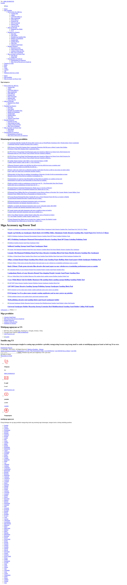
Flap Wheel (14, 35)
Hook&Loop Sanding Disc (18, 37)
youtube (6, 406)
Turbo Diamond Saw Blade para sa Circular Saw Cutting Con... (25, 221)
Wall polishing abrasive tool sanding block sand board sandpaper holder (33, 300)
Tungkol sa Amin (9, 63)
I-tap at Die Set (15, 26)
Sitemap (41, 349)
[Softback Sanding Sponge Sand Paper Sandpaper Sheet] (23, 243)
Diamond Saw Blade (16, 29)
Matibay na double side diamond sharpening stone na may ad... (25, 207)
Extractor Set (14, 21)
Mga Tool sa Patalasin (17, 52)
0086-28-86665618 (8, 1)
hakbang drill (14, 24)
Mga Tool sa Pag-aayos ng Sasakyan (21, 62)
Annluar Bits (14, 13)
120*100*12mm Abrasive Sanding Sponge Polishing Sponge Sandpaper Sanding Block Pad (40, 286)
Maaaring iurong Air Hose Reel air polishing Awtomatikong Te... (25, 176)
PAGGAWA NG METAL (15, 12)
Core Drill (73, 351)
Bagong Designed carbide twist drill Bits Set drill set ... (22, 167)
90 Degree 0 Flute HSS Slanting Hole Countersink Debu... (24, 149)
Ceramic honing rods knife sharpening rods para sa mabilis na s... (25, 212)
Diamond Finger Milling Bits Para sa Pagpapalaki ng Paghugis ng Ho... (27, 194)
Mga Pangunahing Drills (37, 351)
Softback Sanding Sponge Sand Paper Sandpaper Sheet (27, 246)
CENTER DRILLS (16, 16)
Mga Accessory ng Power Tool (16, 54)
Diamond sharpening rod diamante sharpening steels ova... (23, 203)
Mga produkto (8, 10)
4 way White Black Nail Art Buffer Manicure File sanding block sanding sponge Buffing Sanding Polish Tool (46, 280)
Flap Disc (13, 34)
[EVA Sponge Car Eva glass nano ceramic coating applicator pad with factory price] (33, 289)
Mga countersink (15, 18)
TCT (12, 30)
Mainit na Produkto (32, 349)
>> (9, 310)
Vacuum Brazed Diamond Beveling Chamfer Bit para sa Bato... (25, 198)
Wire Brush (14, 55)
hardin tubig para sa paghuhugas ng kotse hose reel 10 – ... (23, 185)
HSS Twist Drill (15, 23)
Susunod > (5, 310)
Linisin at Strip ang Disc (17, 51)
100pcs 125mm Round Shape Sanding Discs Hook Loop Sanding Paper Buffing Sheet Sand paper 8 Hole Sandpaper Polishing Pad (54, 260)
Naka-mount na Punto (17, 49)
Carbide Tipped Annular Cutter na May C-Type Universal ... (24, 162)
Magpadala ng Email (6, 356)
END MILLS (14, 20)
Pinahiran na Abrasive (14, 32)
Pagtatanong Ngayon (6, 347)
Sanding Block (15, 41)
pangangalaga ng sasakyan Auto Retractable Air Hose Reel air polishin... (27, 180)
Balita (5, 65)
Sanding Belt (14, 40)
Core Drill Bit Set (49, 351)
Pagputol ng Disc (15, 48)
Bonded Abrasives (13, 46)
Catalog (6, 69)
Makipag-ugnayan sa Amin (11, 73)
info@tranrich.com (9, 334)
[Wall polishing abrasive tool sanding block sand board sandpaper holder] (28, 296)
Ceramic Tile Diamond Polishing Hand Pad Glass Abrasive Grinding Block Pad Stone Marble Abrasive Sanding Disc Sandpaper (53, 253)
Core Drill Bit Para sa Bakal (62, 351)
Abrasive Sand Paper (17, 44)
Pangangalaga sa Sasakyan (15, 58)
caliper (13, 15)
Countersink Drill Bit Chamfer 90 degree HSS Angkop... (23, 144)
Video (5, 68)
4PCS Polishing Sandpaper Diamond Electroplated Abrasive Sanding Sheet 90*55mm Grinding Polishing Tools (47, 239)
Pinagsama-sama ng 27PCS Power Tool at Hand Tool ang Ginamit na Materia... (29, 153)
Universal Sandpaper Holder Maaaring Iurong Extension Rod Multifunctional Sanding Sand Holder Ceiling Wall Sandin (51, 306)
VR (5, 71)
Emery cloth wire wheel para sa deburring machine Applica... (24, 171)
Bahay (6, 9)
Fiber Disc (14, 43)
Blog (5, 66)
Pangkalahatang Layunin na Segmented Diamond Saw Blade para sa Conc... (28, 189)
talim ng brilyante (12, 27)
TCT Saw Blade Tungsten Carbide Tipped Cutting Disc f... (24, 216)
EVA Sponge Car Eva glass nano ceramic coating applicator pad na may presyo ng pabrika (40, 293)
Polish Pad (14, 57)
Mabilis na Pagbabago (17, 38)
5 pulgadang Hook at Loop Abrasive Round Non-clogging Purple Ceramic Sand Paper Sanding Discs (44, 273)
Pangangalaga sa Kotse (23, 351)
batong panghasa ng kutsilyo (8, 351)
